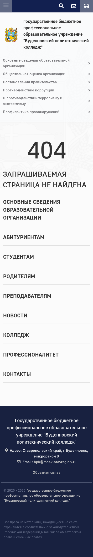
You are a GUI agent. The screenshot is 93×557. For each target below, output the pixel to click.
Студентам (18, 257)
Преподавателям (27, 296)
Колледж (16, 335)
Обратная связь (46, 472)
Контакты (17, 374)
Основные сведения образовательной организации (31, 210)
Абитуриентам (23, 237)
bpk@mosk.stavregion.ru (55, 462)
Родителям (19, 276)
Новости (15, 315)
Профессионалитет (31, 355)
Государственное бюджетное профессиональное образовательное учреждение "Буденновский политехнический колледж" (56, 34)
